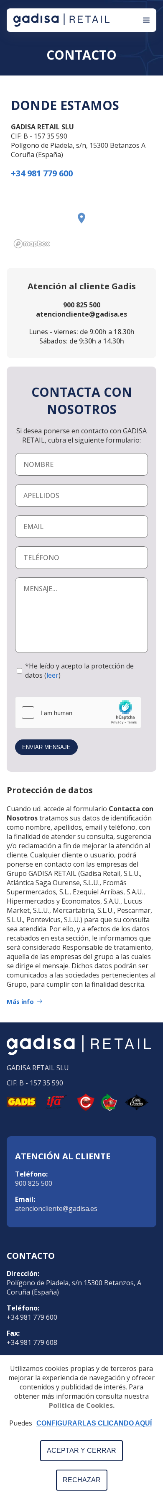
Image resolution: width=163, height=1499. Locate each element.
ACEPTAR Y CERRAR (81, 1450)
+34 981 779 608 (32, 1342)
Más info (20, 1001)
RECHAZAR (82, 1479)
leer (52, 675)
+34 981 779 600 (32, 1317)
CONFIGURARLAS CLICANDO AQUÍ (94, 1423)
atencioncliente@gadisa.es (56, 1208)
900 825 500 (33, 1183)
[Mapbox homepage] (31, 244)
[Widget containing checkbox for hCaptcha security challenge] (78, 713)
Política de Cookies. (82, 1405)
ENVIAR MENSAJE (46, 747)
